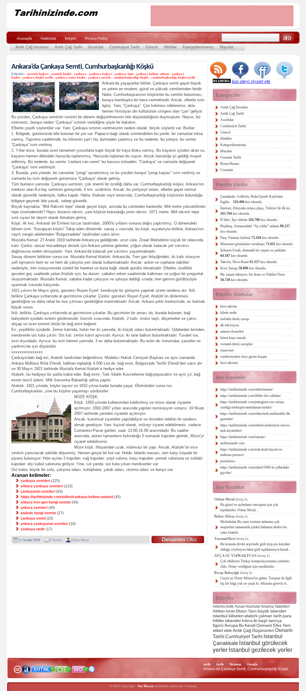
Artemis (219, 606)
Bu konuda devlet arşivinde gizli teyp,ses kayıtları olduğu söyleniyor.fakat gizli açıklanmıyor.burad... (255, 547)
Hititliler (170, 47)
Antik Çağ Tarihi (68, 47)
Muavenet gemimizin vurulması (256, 244)
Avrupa (231, 625)
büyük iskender (272, 611)
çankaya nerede (99, 77)
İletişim (70, 38)
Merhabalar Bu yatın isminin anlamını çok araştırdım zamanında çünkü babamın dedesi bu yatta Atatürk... (253, 527)
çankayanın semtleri (38, 491)
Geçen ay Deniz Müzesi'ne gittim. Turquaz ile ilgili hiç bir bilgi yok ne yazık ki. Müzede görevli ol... (256, 581)
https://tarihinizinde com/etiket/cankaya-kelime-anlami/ (67, 497)
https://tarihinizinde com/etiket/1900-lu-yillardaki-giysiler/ (255, 470)
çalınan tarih (270, 615)
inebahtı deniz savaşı (234, 319)
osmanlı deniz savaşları (236, 344)
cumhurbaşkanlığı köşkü (131, 77)
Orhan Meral (80, 540)
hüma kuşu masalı (233, 338)
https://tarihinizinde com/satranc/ (243, 437)
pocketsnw (227, 461)
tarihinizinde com (232, 443)
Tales (252, 611)
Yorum (55, 540)
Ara (287, 37)
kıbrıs (247, 620)
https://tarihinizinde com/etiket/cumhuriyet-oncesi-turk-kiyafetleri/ (255, 428)
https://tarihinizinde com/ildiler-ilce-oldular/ (250, 396)
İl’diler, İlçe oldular (249, 220)
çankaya (80, 74)
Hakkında (48, 38)
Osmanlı (264, 625)
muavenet (227, 350)
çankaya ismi (123, 74)
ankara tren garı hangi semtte (46, 502)
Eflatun (241, 611)
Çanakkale (225, 643)
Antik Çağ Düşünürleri (253, 630)
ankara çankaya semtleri (42, 486)
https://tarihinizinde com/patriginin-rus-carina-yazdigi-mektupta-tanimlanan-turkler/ (252, 404)
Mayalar (226, 47)
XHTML (43, 668)
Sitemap (235, 664)
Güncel (152, 47)
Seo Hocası (146, 686)
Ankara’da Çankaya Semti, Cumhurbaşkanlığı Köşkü (82, 66)
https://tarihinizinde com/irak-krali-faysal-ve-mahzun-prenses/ (251, 452)
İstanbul (273, 636)
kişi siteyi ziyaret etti (251, 81)
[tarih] (75, 23)
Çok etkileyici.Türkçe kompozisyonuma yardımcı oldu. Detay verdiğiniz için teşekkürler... (255, 564)
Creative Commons (17, 668)
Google (252, 664)
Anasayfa (24, 38)
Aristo (230, 611)
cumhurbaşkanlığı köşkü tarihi (173, 77)
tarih (206, 664)
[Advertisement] (222, 16)
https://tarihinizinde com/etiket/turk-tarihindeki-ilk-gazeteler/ (255, 416)
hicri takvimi (229, 363)
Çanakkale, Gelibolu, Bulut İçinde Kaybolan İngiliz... (251, 199)
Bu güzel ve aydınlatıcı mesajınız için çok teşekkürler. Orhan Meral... (249, 507)
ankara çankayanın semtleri (44, 524)
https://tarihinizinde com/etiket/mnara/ (246, 389)
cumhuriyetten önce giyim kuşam (243, 356)
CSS (63, 669)
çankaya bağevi (100, 74)
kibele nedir (228, 313)
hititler (218, 620)
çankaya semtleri (35, 481)
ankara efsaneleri (232, 331)
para (287, 615)
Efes (277, 625)
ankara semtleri (34, 508)
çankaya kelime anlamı (152, 74)
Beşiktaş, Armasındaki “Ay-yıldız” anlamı (255, 229)
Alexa (26, 669)
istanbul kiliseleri (228, 615)
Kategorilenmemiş (198, 47)
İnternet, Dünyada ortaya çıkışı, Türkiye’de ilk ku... (256, 211)
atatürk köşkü (61, 74)
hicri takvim (228, 306)
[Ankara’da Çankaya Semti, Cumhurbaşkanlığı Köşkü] (178, 539)
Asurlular (95, 47)
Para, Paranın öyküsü (249, 238)
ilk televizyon (229, 325)
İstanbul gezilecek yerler (261, 650)
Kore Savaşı (243, 268)
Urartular (226, 170)
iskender (233, 620)
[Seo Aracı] (91, 671)
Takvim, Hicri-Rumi (249, 262)
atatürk (251, 615)
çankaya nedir (33, 529)
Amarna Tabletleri (275, 606)
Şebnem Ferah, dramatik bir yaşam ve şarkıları (253, 253)
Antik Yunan (235, 606)
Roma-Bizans (229, 164)
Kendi (250, 625)
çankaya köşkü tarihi (37, 77)
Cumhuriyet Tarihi (124, 47)
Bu (241, 625)
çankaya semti (33, 518)
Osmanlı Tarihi (230, 157)
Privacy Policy (96, 38)
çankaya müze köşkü (70, 77)
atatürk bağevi (37, 74)
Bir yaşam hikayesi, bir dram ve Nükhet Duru (252, 277)
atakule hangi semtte (38, 513)
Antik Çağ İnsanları (32, 47)
